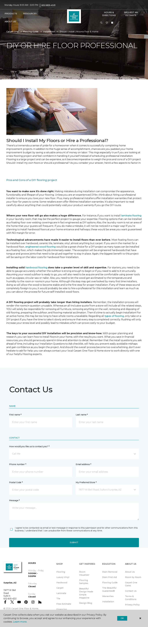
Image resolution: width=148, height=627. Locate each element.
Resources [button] (30, 13)
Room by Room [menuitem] (133, 577)
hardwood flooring (36, 267)
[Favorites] (107, 23)
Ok (122, 618)
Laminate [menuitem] (61, 593)
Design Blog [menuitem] (85, 603)
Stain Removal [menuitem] (109, 572)
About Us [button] (10, 21)
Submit (74, 542)
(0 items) (112, 23)
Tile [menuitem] (58, 598)
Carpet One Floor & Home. (25, 608)
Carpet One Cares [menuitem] (131, 584)
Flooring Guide (30, 31)
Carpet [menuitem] (59, 588)
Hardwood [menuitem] (61, 582)
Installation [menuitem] (108, 601)
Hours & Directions (109, 14)
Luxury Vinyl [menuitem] (62, 577)
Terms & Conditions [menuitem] (130, 598)
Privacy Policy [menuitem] (132, 604)
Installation (49, 31)
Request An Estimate (131, 14)
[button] (101, 23)
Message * (14, 500)
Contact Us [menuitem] (131, 591)
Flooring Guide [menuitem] (110, 582)
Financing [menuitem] (61, 609)
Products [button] (11, 13)
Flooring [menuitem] (60, 572)
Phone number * (17, 464)
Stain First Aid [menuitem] (109, 577)
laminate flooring (131, 215)
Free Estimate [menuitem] (63, 604)
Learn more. (20, 621)
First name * (15, 415)
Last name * (82, 415)
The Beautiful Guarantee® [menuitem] (109, 589)
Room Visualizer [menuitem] (84, 573)
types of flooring (114, 316)
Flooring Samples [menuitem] (83, 582)
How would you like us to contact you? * (29, 446)
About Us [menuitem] (130, 572)
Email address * (83, 464)
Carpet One (12, 31)
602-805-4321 (48, 5)
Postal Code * (16, 482)
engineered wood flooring (40, 246)
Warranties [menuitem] (108, 596)
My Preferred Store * (86, 482)
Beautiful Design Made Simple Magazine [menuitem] (86, 593)
